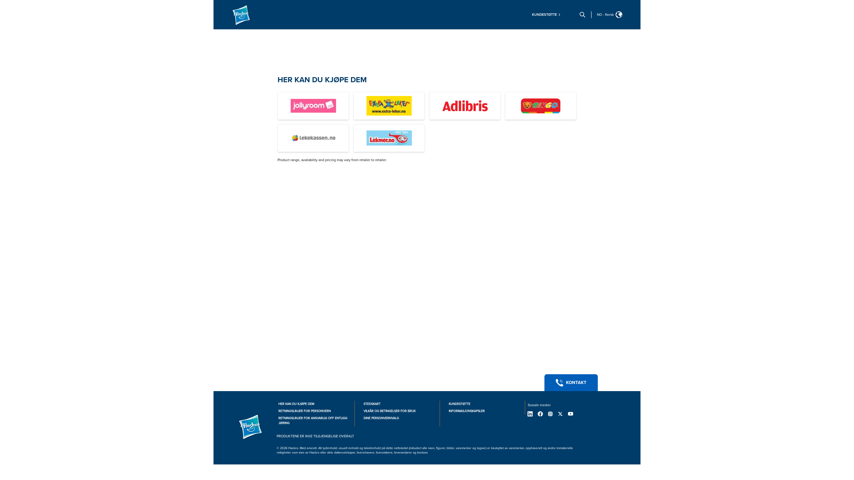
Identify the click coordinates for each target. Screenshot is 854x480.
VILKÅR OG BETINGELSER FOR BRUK (390, 411)
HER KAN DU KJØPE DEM (322, 79)
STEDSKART (372, 404)
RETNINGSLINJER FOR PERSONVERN (304, 411)
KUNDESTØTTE (459, 404)
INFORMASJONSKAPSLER (467, 411)
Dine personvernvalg (381, 418)
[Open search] (582, 14)
